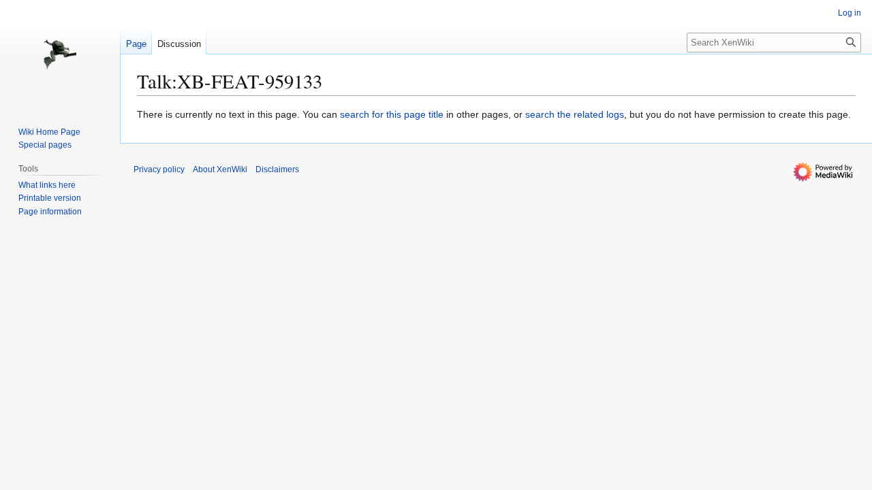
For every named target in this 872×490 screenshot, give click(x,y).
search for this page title (391, 114)
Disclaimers (277, 169)
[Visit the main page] (59, 54)
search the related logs (574, 114)
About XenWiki (220, 169)
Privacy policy (159, 169)
